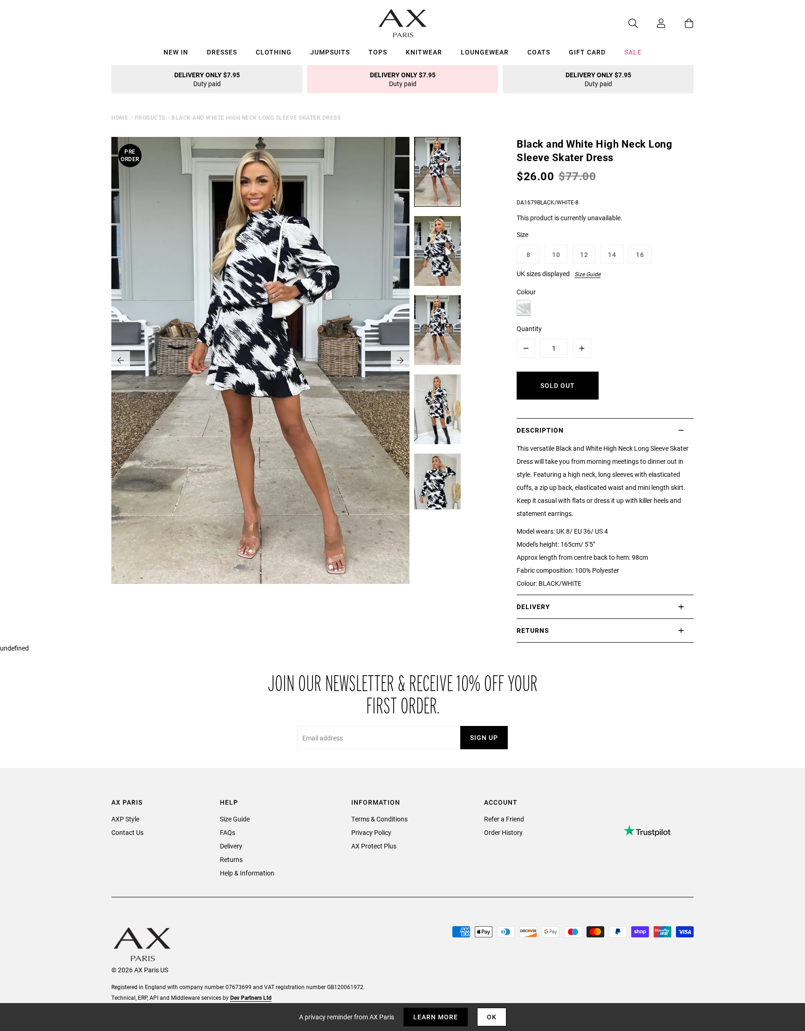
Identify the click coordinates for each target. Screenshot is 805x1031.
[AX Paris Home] (403, 23)
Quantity (529, 328)
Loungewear (485, 51)
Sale (632, 51)
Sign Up (484, 737)
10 (556, 254)
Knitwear (424, 51)
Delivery (231, 845)
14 (612, 254)
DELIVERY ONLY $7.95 (207, 79)
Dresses (222, 51)
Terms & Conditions (379, 818)
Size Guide (587, 274)
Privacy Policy (371, 832)
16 (640, 254)
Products (150, 117)
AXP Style (125, 818)
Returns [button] (533, 630)
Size (522, 234)
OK (492, 1016)
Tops (377, 51)
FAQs (227, 832)
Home (119, 117)
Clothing (274, 51)
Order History (503, 832)
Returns (231, 859)
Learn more (435, 1016)
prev (120, 360)
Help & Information (247, 872)
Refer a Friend (504, 818)
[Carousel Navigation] (260, 360)
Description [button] (540, 430)
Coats (538, 51)
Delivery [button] (533, 606)
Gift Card (587, 51)
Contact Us (127, 832)
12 (584, 254)
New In (176, 51)
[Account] (652, 23)
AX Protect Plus (373, 845)
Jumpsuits (330, 51)
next (400, 360)
